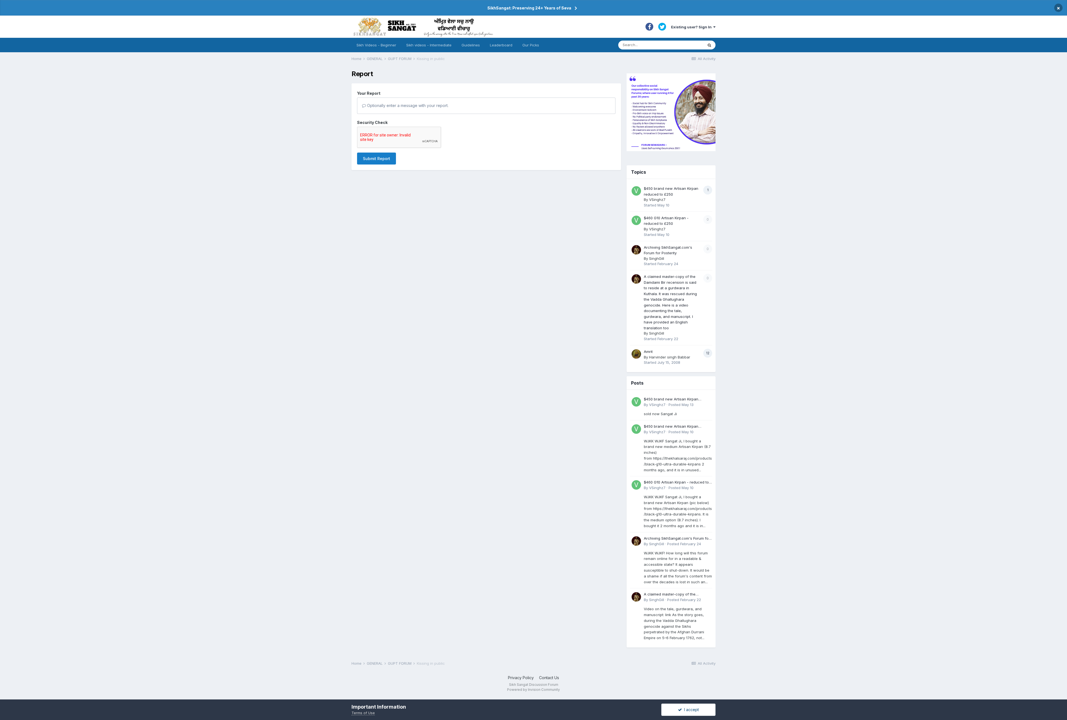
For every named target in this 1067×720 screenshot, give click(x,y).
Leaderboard (501, 45)
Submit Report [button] (376, 158)
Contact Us (549, 677)
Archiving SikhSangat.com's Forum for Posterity (677, 538)
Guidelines (471, 45)
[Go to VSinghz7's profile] (636, 191)
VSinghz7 (657, 199)
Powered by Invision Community (533, 689)
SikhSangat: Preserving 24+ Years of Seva (529, 8)
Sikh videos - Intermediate (429, 45)
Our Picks (530, 45)
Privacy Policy (521, 677)
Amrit (648, 351)
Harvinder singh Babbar (669, 357)
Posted (681, 404)
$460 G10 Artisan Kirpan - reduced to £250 (676, 482)
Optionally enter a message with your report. (407, 105)
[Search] (709, 45)
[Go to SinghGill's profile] (636, 250)
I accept (690, 709)
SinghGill (656, 258)
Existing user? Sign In (692, 27)
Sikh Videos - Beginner (376, 45)
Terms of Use (363, 713)
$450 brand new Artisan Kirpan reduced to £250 (671, 399)
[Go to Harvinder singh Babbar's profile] (636, 354)
